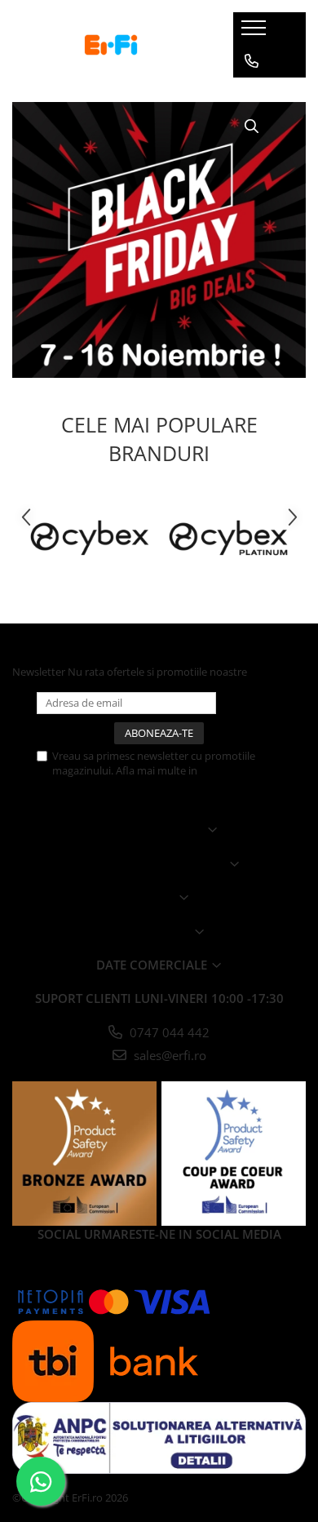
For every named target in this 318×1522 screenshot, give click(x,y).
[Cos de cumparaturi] (250, 94)
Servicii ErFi (153, 931)
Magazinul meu (152, 829)
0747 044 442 (168, 1032)
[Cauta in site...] (251, 126)
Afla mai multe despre (153, 863)
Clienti (153, 897)
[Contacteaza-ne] (251, 61)
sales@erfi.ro (168, 1055)
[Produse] (255, 32)
